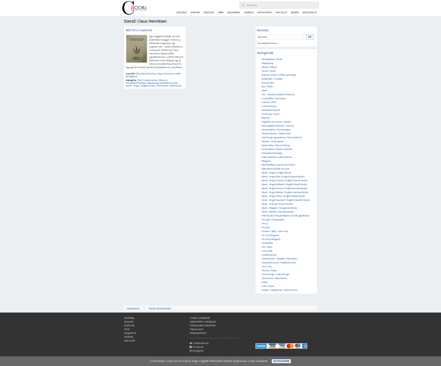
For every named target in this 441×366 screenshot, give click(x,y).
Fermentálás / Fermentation (276, 129)
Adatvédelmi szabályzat (203, 321)
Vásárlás (249, 12)
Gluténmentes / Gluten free (276, 133)
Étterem (163, 80)
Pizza (265, 223)
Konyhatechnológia (136, 82)
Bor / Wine (267, 86)
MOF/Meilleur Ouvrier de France (278, 164)
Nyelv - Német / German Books (278, 211)
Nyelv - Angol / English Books (141, 85)
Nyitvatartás (265, 12)
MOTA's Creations (139, 30)
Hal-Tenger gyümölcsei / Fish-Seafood (281, 137)
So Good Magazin (271, 239)
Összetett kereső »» (267, 43)
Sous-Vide (267, 250)
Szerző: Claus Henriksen (160, 308)
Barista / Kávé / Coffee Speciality (279, 74)
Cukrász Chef (269, 102)
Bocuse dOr (268, 82)
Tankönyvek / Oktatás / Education (279, 258)
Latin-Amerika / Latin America (277, 157)
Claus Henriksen (166, 73)
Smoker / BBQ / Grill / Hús (275, 231)
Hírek (221, 12)
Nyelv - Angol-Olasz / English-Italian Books (283, 196)
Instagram (198, 350)
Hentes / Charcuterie (273, 141)
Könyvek (195, 12)
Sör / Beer (267, 246)
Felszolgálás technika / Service (278, 125)
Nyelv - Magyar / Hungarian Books (279, 207)
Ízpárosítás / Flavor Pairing (276, 145)
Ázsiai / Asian (269, 70)
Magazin (266, 160)
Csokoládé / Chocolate (273, 98)
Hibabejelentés (198, 333)
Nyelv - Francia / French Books (277, 203)
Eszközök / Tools (270, 114)
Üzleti (265, 282)
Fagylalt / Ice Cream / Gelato (276, 121)
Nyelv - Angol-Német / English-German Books (285, 192)
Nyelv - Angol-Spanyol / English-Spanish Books (286, 199)
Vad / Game (268, 286)
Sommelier (267, 242)
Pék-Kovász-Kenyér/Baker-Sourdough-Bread (285, 215)
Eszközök (209, 12)
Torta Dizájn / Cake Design (275, 274)
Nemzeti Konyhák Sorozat (275, 168)
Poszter (266, 227)
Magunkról (233, 12)
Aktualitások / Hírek (272, 59)
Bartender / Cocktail (272, 78)
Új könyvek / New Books (169, 85)
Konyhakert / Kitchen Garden (277, 149)
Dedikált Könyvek (168, 82)
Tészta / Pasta (269, 270)
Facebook (197, 346)
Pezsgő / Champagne (273, 219)
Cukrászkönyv (269, 106)
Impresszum (196, 329)
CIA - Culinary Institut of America (278, 94)
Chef (139, 80)
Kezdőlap (182, 12)
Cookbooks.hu (133, 308)
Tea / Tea (267, 266)
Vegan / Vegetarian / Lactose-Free (279, 289)
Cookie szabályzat (200, 317)
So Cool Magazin (270, 235)
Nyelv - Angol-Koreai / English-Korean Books (285, 188)
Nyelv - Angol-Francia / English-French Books (285, 180)
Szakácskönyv (150, 80)
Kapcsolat (281, 12)
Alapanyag (152, 82)
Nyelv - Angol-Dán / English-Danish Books (283, 176)
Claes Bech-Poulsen (145, 73)
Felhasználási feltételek (203, 325)
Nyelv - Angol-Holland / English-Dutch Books (284, 184)
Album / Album (269, 67)
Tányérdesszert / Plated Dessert (279, 262)
